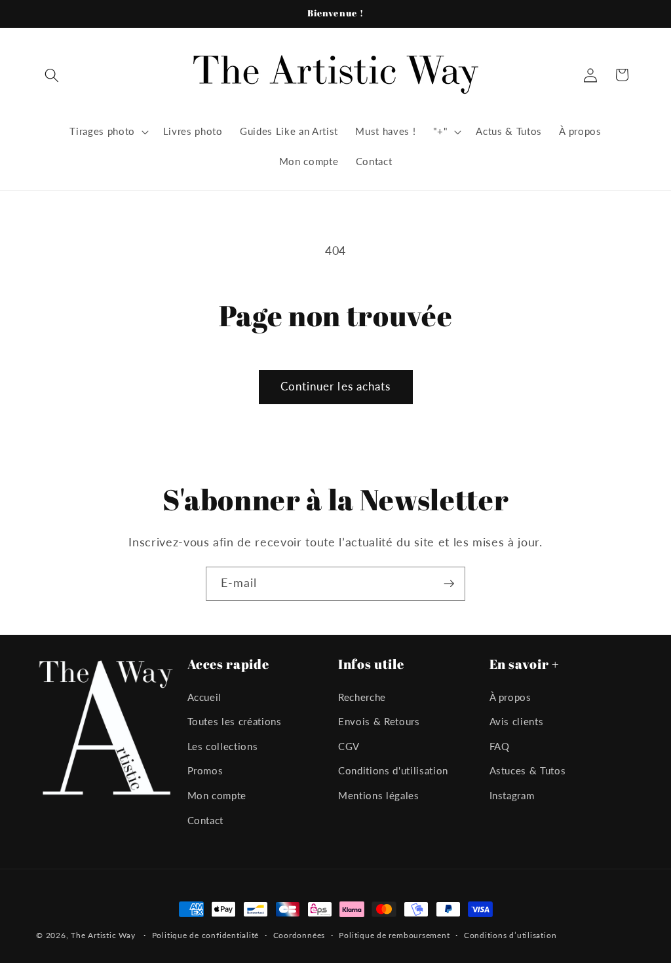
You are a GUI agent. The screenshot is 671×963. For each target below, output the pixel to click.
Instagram (512, 795)
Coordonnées (299, 935)
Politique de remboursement (394, 935)
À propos (510, 697)
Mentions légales (378, 795)
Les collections (222, 746)
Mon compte (217, 795)
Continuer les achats (335, 386)
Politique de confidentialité (205, 935)
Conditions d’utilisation (510, 935)
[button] (51, 74)
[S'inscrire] (449, 584)
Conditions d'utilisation (393, 770)
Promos (205, 770)
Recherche (362, 697)
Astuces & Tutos (527, 770)
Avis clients (516, 721)
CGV (349, 746)
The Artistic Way (103, 935)
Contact (205, 820)
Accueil (204, 697)
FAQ (499, 746)
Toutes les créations (234, 721)
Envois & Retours (379, 721)
